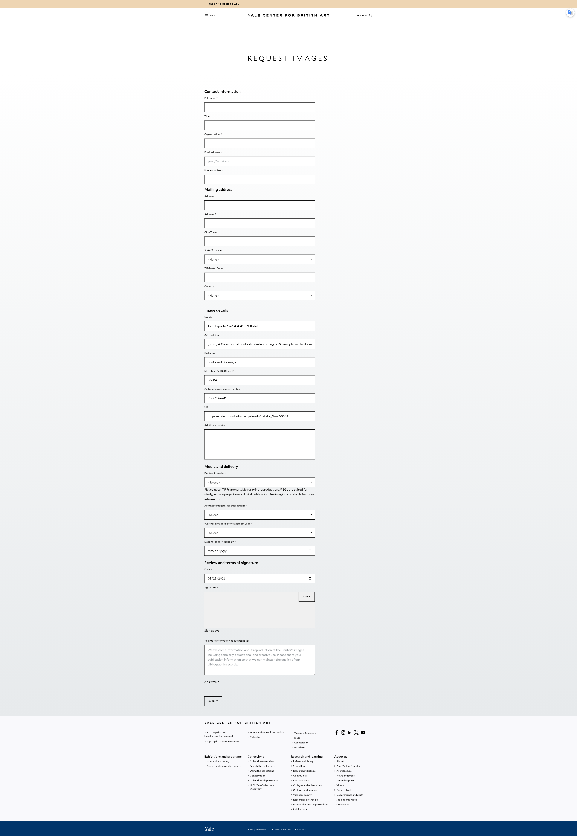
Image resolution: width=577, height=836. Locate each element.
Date (207, 569)
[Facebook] (336, 732)
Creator (209, 317)
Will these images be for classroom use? (227, 523)
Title (207, 116)
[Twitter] (356, 732)
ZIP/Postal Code (213, 268)
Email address (212, 152)
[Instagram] (343, 732)
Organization (212, 134)
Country (209, 286)
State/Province (213, 250)
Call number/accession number (222, 389)
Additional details (214, 425)
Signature (210, 587)
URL (207, 407)
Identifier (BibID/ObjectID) (220, 371)
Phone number (213, 170)
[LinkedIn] (349, 732)
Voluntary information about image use (227, 640)
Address (209, 196)
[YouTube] (363, 732)
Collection (210, 353)
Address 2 (210, 214)
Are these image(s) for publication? (225, 505)
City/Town (210, 232)
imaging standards (288, 494)
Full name (210, 98)
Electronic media (214, 473)
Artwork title (212, 335)
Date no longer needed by (219, 541)
